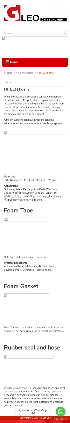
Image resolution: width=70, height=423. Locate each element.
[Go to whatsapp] (61, 411)
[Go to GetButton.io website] (60, 419)
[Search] (65, 33)
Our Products (24, 73)
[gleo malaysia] (35, 13)
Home (8, 73)
